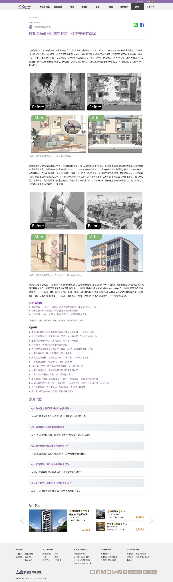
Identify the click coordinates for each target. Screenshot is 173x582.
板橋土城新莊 (141, 554)
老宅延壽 (62, 321)
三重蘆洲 (130, 557)
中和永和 (130, 560)
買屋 (56, 554)
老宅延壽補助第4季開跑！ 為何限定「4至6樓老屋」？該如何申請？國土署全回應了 (71, 383)
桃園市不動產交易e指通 (82, 563)
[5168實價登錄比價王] (29, 572)
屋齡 (40, 321)
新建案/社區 (45, 7)
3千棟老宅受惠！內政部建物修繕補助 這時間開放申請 (57, 366)
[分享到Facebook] (142, 25)
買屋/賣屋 (58, 7)
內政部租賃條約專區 (108, 560)
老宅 (54, 321)
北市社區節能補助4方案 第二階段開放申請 (52, 374)
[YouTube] (109, 572)
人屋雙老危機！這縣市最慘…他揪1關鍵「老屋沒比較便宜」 (59, 387)
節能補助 (47, 321)
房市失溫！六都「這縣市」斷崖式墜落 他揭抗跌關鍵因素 (59, 314)
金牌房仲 (57, 560)
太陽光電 (33, 321)
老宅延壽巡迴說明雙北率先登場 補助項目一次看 (54, 340)
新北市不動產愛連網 (81, 557)
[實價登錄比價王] (24, 6)
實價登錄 (124, 7)
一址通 (71, 7)
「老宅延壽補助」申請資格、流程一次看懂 (51, 362)
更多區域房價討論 (142, 557)
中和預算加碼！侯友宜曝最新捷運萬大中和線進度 (55, 310)
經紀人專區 (151, 1)
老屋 (81, 321)
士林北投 (130, 554)
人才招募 (19, 554)
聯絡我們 (28, 560)
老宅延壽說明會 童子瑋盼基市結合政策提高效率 (54, 370)
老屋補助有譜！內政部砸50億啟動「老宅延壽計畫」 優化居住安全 (63, 332)
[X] (125, 572)
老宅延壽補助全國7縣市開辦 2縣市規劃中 (51, 353)
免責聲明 (19, 557)
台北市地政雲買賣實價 (82, 560)
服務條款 (28, 557)
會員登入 (140, 1)
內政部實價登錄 (80, 554)
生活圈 (84, 7)
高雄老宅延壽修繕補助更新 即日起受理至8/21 (53, 391)
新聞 (137, 7)
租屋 (111, 7)
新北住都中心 (106, 554)
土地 (97, 7)
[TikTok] (119, 572)
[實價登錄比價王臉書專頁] (98, 572)
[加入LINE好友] (92, 572)
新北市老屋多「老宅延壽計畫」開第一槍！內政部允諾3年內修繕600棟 (64, 336)
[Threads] (103, 572)
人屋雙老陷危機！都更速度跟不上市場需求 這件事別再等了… (61, 357)
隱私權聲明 (29, 554)
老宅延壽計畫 (73, 321)
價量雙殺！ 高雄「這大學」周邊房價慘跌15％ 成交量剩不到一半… (64, 307)
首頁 (30, 17)
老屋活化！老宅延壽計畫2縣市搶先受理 (49, 345)
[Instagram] (114, 572)
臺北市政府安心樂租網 (109, 557)
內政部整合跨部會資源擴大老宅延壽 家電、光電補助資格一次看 (62, 349)
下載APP (150, 7)
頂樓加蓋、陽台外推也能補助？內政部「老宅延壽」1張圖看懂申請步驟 (64, 379)
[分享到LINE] (136, 25)
